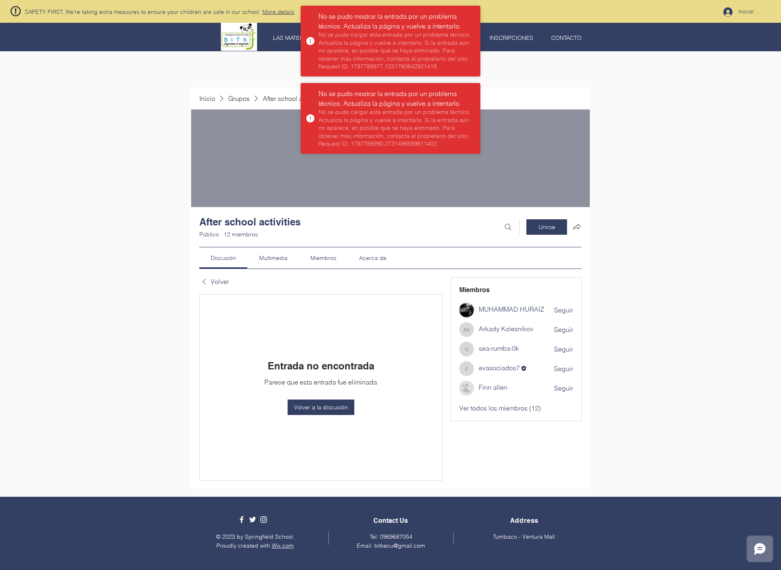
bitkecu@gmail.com (399, 545)
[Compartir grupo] (577, 226)
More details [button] (278, 11)
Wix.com (283, 545)
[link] (223, 258)
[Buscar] (508, 227)
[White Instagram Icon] (263, 519)
